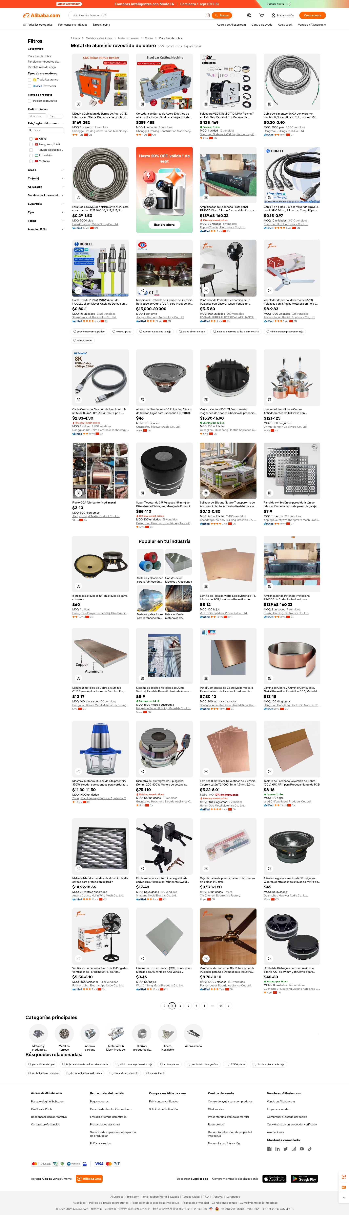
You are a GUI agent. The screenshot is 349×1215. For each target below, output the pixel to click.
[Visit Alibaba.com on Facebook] (269, 1148)
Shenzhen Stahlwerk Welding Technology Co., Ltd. (228, 134)
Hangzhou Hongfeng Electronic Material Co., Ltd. (292, 705)
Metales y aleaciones (99, 38)
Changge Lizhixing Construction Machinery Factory (100, 131)
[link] (343, 1176)
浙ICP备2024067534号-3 (277, 1209)
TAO (206, 1196)
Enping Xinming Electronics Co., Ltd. (222, 227)
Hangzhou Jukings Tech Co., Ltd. (284, 131)
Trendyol (217, 1196)
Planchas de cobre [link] (170, 38)
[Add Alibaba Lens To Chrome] (89, 1179)
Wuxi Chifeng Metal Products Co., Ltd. (223, 613)
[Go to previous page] (164, 1005)
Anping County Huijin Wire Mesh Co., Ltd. (98, 895)
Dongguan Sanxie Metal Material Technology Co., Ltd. (100, 705)
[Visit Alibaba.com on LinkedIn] (277, 1148)
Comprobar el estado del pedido (287, 1116)
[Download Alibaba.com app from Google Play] (304, 1179)
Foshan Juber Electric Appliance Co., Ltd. (289, 317)
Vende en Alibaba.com (281, 1101)
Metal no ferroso (128, 38)
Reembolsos (216, 1124)
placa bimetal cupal (194, 331)
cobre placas (84, 340)
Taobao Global (191, 1196)
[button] (207, 15)
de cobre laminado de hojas (86, 1073)
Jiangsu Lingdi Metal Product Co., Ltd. (96, 516)
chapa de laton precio (126, 1073)
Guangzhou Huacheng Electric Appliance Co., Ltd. (228, 429)
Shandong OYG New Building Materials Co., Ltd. (228, 519)
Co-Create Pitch (41, 1109)
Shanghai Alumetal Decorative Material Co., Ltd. (228, 705)
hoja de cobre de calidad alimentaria (238, 331)
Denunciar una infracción (224, 1143)
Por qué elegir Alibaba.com (47, 1101)
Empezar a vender (278, 1109)
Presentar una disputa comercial (228, 1116)
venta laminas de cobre (45, 1073)
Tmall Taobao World (155, 1196)
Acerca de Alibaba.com (46, 1093)
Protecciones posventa (105, 1124)
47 (220, 1005)
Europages (233, 1196)
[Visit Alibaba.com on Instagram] (293, 1148)
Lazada (174, 1196)
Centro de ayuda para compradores (230, 1101)
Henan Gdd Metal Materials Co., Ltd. (222, 805)
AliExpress (116, 1196)
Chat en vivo (216, 1109)
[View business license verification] (211, 1209)
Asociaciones (275, 1132)
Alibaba (75, 38)
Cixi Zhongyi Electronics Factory (220, 895)
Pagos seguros (99, 1101)
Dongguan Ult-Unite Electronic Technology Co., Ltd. (100, 429)
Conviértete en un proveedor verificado (292, 1124)
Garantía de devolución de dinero (110, 1109)
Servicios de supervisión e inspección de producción (113, 1133)
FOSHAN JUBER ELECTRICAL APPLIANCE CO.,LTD (228, 317)
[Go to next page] (228, 1005)
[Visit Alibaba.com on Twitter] (285, 1148)
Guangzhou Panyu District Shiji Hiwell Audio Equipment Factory (100, 613)
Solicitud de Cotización (163, 1109)
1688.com (133, 1196)
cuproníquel (157, 1073)
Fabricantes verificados (163, 1101)
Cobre (149, 38)
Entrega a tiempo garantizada (108, 1116)
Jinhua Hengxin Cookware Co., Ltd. (285, 426)
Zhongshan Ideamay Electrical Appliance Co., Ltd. (100, 798)
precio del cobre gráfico (91, 331)
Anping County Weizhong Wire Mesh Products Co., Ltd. (292, 519)
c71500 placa (123, 331)
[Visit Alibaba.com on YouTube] (301, 1148)
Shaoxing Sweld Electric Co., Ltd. (156, 895)
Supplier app (199, 1178)
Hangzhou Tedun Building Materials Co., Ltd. (163, 708)
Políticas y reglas (100, 1143)
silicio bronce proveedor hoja (286, 331)
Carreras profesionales (45, 1124)
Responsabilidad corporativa (49, 1116)
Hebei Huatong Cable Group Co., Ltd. (95, 224)
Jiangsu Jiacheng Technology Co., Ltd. (160, 317)
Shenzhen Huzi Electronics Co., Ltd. (286, 224)
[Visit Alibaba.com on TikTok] (309, 1148)
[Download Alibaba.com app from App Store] (274, 1179)
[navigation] (45, 522)
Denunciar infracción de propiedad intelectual (230, 1133)
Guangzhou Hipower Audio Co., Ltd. (158, 426)
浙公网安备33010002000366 (240, 1209)
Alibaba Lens (50, 1178)
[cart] (262, 16)
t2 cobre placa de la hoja (157, 331)
